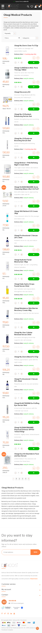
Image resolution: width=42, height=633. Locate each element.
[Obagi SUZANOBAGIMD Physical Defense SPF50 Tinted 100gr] (7, 435)
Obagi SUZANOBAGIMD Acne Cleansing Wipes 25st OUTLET (26, 188)
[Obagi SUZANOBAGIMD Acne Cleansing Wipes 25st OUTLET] (7, 193)
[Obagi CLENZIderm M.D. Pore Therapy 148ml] (7, 74)
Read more (34, 578)
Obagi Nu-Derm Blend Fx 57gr (26, 357)
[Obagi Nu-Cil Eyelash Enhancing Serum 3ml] (7, 120)
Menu (3, 8)
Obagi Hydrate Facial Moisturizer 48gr (22, 261)
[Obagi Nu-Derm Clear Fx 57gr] (7, 51)
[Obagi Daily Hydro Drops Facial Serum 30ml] (7, 290)
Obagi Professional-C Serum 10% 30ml (26, 380)
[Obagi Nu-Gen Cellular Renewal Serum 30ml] (7, 339)
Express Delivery (22, 1)
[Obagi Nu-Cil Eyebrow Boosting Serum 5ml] (7, 145)
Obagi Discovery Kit (22, 92)
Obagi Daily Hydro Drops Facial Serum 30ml (24, 285)
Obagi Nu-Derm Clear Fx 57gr (26, 46)
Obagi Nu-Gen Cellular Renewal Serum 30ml (23, 334)
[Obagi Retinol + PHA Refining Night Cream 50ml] (7, 169)
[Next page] (29, 478)
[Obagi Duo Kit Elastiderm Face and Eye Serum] (7, 460)
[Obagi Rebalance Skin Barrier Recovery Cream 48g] (7, 314)
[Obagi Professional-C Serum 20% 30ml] (7, 242)
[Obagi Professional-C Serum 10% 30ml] (7, 385)
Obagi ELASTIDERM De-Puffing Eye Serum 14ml (26, 404)
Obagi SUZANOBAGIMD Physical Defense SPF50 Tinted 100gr (24, 430)
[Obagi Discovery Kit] (7, 98)
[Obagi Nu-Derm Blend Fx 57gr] (7, 362)
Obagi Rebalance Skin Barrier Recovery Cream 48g (26, 309)
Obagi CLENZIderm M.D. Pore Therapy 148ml (26, 69)
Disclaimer (24, 620)
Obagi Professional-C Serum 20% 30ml (26, 237)
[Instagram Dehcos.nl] (8, 613)
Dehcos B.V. (16, 620)
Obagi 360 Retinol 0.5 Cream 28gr (26, 212)
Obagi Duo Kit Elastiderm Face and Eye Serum (26, 455)
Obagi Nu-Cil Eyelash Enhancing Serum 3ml (23, 115)
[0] (39, 6)
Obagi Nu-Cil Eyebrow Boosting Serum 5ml (23, 140)
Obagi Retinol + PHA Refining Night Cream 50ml (26, 164)
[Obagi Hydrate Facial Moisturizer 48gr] (7, 266)
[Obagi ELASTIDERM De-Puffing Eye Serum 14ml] (7, 409)
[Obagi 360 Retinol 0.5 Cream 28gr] (7, 217)
